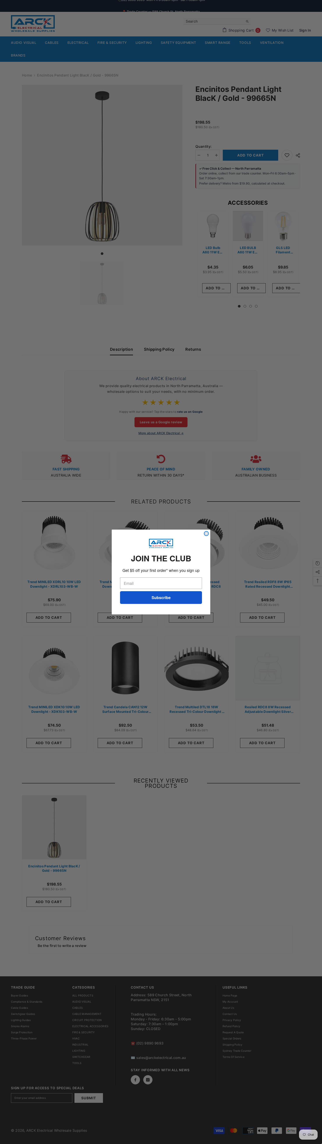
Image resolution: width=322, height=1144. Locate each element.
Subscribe (161, 597)
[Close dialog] (206, 533)
